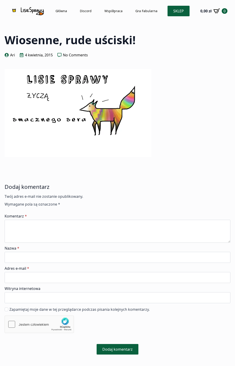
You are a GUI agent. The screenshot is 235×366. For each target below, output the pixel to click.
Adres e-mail (17, 268)
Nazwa (12, 248)
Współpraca (113, 11)
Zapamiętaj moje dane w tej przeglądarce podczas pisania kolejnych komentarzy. (79, 309)
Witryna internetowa (22, 288)
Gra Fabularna (146, 11)
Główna (61, 11)
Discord (86, 11)
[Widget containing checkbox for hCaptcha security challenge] (39, 324)
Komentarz (16, 216)
